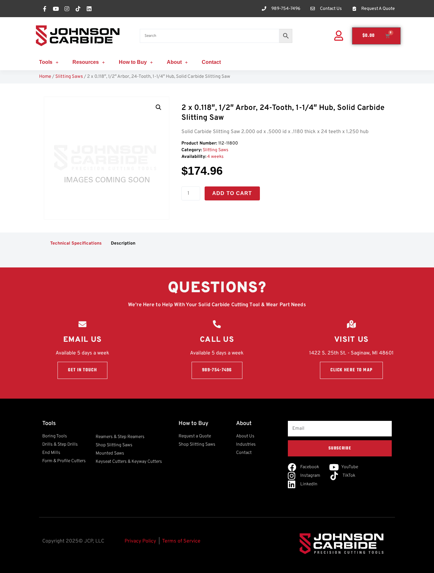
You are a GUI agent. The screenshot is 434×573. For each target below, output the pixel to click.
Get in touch (82, 370)
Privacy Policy (140, 541)
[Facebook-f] (44, 8)
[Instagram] (66, 8)
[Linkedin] (89, 8)
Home (45, 77)
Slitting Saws (69, 77)
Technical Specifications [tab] (76, 243)
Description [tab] (123, 243)
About (174, 62)
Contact (211, 62)
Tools (45, 62)
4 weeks (215, 156)
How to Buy (133, 62)
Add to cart (232, 193)
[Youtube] (55, 8)
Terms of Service (181, 541)
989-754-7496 (217, 370)
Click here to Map (351, 370)
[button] (158, 107)
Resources (85, 62)
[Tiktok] (77, 8)
